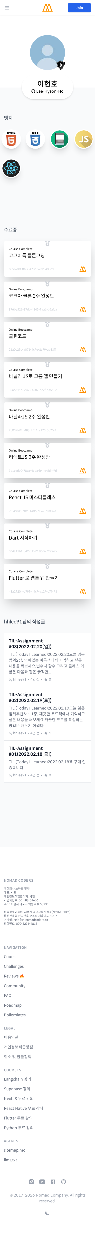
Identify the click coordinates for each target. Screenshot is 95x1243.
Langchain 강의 (17, 1079)
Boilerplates (15, 1015)
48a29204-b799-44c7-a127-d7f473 (33, 591)
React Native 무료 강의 (23, 1108)
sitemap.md (15, 1150)
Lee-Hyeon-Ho (50, 91)
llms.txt (10, 1160)
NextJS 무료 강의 (19, 1098)
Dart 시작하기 (23, 538)
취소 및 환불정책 (17, 1056)
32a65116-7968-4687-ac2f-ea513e (33, 390)
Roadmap (13, 1005)
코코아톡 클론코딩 (27, 256)
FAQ (7, 995)
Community (14, 985)
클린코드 (17, 336)
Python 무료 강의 (19, 1127)
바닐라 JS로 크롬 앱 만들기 (35, 376)
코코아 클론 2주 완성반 (31, 296)
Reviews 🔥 (14, 976)
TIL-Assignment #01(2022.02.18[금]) (30, 751)
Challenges (14, 966)
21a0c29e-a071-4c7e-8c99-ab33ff (32, 349)
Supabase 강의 (17, 1089)
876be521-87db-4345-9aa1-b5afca (33, 309)
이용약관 (11, 1037)
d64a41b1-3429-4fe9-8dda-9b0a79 (33, 551)
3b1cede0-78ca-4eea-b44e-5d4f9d (33, 470)
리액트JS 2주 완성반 (29, 457)
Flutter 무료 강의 (18, 1118)
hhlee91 (19, 679)
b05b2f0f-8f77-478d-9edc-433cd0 (32, 269)
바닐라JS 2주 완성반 (29, 417)
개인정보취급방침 (18, 1047)
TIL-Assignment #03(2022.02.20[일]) (30, 643)
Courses (11, 956)
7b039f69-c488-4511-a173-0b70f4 (32, 430)
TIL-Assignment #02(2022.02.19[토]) (30, 697)
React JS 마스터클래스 (32, 498)
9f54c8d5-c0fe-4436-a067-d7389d (32, 511)
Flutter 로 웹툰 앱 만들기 (34, 578)
